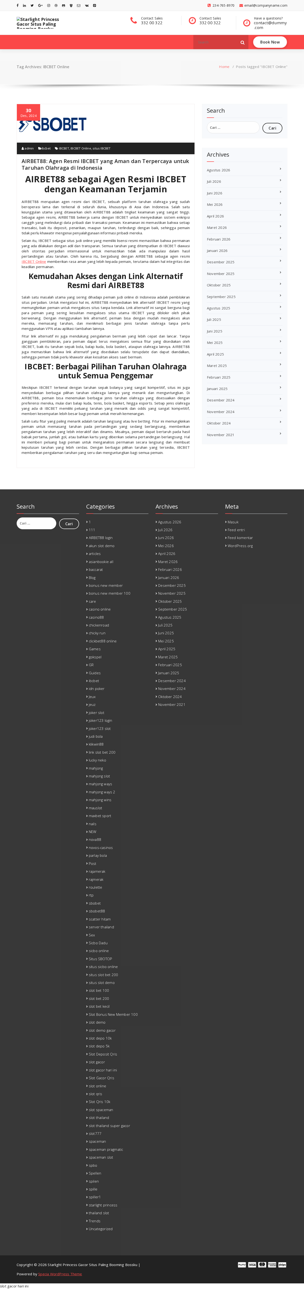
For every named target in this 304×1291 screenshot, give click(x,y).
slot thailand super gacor (109, 1125)
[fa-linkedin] (24, 5)
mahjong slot (99, 776)
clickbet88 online (103, 641)
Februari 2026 (219, 239)
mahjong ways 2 (102, 792)
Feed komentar (240, 537)
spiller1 (95, 1197)
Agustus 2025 (218, 308)
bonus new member (106, 585)
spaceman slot (101, 1157)
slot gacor (97, 1062)
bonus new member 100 (109, 593)
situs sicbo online (103, 966)
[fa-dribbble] (56, 5)
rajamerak (97, 871)
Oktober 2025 (219, 285)
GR (91, 664)
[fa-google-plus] (40, 5)
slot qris (95, 1093)
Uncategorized (101, 1228)
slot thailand (99, 1117)
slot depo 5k (99, 1046)
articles (95, 553)
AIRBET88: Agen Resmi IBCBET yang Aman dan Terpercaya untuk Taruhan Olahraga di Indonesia (105, 164)
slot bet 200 (99, 998)
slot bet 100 (99, 990)
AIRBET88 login (101, 537)
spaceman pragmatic (106, 1149)
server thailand (101, 927)
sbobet (95, 903)
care (92, 601)
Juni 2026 (214, 193)
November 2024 (221, 411)
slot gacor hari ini (103, 1070)
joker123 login (100, 720)
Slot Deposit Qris (103, 1054)
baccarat (96, 569)
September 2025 (221, 296)
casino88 (96, 617)
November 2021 (221, 434)
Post (92, 863)
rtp (91, 895)
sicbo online (99, 950)
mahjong (96, 768)
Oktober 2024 (219, 423)
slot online (97, 1086)
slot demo (97, 1022)
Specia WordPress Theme (60, 1274)
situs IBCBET (101, 148)
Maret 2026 (217, 227)
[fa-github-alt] (63, 5)
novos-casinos (101, 847)
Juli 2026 (214, 181)
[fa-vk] (87, 5)
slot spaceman (101, 1109)
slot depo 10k (100, 1038)
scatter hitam (100, 919)
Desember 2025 (221, 262)
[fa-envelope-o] (78, 5)
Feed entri (236, 529)
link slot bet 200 (102, 752)
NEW (92, 831)
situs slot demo (102, 982)
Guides (95, 672)
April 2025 (215, 354)
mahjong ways (100, 783)
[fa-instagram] (48, 5)
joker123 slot (100, 728)
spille (93, 1189)
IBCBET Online (81, 148)
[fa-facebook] (18, 5)
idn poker (97, 688)
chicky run (97, 633)
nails (92, 823)
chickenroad (99, 625)
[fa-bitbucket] (71, 5)
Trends (94, 1221)
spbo (93, 1165)
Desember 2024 (221, 400)
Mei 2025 (215, 342)
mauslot (95, 807)
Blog (92, 577)
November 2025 (221, 273)
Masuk (233, 522)
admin (29, 148)
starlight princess (103, 1205)
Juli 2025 (214, 319)
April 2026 (215, 216)
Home (224, 66)
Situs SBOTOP (100, 958)
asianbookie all (101, 561)
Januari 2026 (217, 250)
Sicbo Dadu (98, 942)
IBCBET (64, 148)
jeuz (92, 704)
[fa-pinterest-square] (94, 5)
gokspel (95, 657)
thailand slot (99, 1212)
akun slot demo (102, 545)
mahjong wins (100, 799)
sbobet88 (97, 911)
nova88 (95, 839)
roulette (95, 887)
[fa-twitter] (32, 5)
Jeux (92, 696)
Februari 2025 (219, 377)
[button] (242, 42)
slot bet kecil (99, 1006)
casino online (100, 609)
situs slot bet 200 (103, 974)
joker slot (96, 712)
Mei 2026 (215, 204)
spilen (94, 1181)
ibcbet (46, 148)
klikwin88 (96, 744)
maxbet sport (100, 815)
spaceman (97, 1141)
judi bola (96, 736)
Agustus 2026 (218, 170)
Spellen (95, 1173)
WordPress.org (240, 545)
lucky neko (97, 760)
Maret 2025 (217, 365)
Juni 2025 (214, 331)
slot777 (95, 1133)
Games (95, 648)
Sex (92, 935)
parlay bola (98, 855)
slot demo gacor (102, 1030)
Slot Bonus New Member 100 (113, 1014)
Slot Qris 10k (99, 1101)
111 (92, 529)
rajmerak (96, 879)
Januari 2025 (217, 388)
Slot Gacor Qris (101, 1077)
